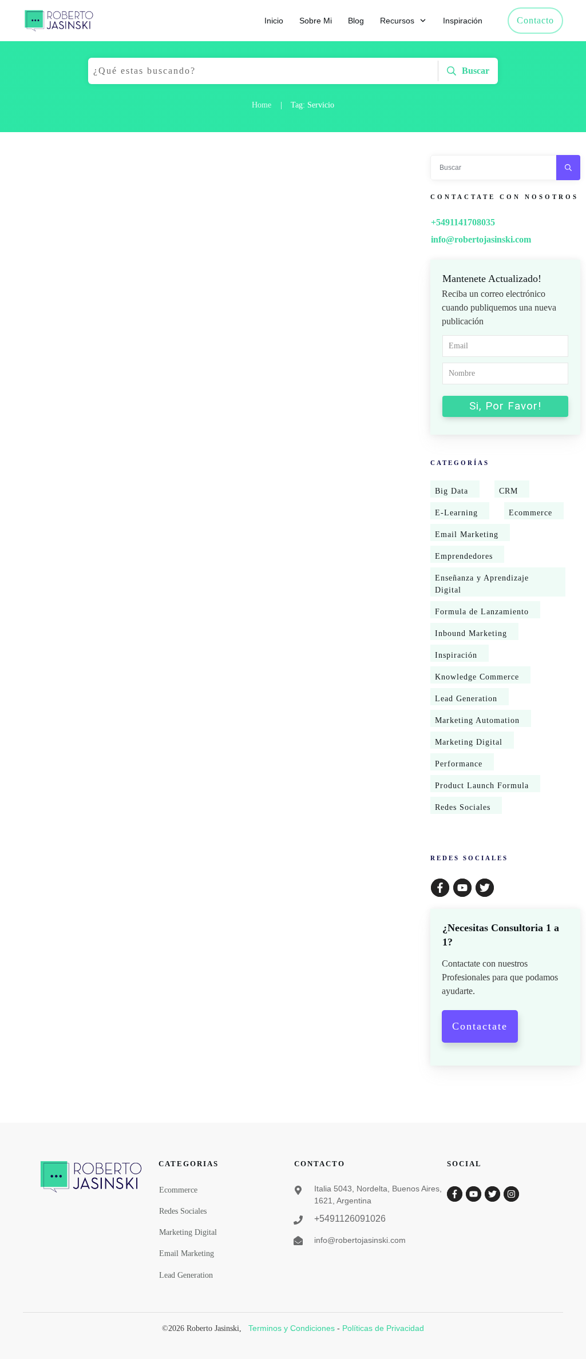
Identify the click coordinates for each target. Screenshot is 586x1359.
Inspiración (456, 655)
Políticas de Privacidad (383, 1328)
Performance (458, 764)
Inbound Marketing (471, 633)
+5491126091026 (350, 1218)
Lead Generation (466, 698)
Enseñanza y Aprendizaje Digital (482, 584)
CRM (508, 491)
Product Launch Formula (482, 785)
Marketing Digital (468, 742)
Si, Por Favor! (505, 405)
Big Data (451, 491)
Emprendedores (464, 556)
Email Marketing (466, 534)
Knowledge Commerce (477, 677)
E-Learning (456, 512)
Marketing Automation (477, 720)
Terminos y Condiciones (291, 1328)
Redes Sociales (462, 807)
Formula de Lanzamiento (482, 611)
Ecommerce (530, 512)
